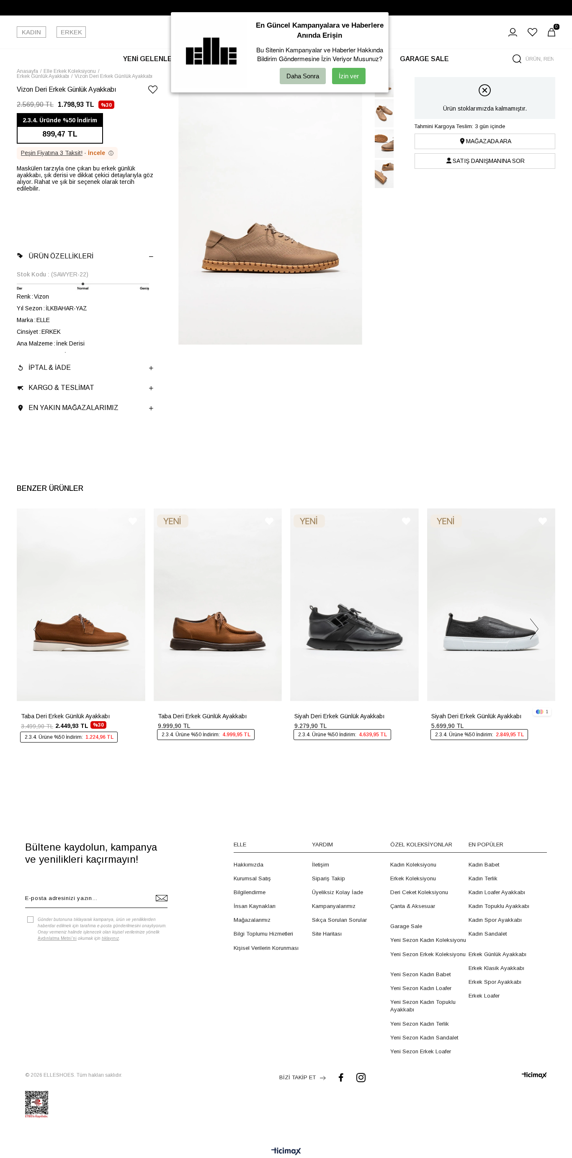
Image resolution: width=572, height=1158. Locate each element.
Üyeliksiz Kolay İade (337, 892)
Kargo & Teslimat (61, 387)
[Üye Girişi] (512, 32)
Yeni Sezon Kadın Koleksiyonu (428, 940)
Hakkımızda (248, 864)
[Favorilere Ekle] (152, 91)
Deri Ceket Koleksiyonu (419, 892)
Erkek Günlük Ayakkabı (497, 954)
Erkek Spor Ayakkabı (495, 982)
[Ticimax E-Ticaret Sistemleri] (286, 1152)
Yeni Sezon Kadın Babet (420, 974)
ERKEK (71, 32)
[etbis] (36, 1104)
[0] (551, 32)
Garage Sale (406, 926)
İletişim (320, 864)
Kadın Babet (484, 864)
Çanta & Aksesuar (412, 906)
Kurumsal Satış (252, 878)
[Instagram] (361, 1077)
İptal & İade (49, 367)
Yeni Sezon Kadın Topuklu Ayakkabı (423, 1006)
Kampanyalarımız (334, 906)
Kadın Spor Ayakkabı (495, 920)
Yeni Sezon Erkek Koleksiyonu (428, 954)
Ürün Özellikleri (60, 256)
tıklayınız (110, 938)
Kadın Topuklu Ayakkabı (499, 906)
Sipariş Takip (328, 878)
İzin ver (349, 76)
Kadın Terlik (483, 878)
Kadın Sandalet (488, 934)
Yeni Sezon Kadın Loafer (420, 988)
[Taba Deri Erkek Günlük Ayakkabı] (81, 604)
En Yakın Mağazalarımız (73, 407)
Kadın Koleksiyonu (413, 864)
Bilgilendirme (249, 892)
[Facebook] (341, 1077)
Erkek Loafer (484, 996)
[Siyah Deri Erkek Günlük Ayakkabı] (354, 604)
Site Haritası (327, 934)
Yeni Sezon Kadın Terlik (419, 1024)
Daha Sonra (302, 76)
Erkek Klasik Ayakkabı (496, 968)
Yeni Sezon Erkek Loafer (420, 1051)
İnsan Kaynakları (255, 906)
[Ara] (517, 59)
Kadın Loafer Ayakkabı (497, 892)
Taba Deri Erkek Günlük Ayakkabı (65, 716)
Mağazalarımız (252, 920)
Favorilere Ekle (133, 521)
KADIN (31, 32)
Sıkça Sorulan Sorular (339, 920)
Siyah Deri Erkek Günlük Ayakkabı (339, 716)
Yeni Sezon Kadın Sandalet (424, 1037)
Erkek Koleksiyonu (413, 878)
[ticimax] (534, 1075)
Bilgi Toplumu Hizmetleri (263, 934)
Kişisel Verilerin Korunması (266, 948)
